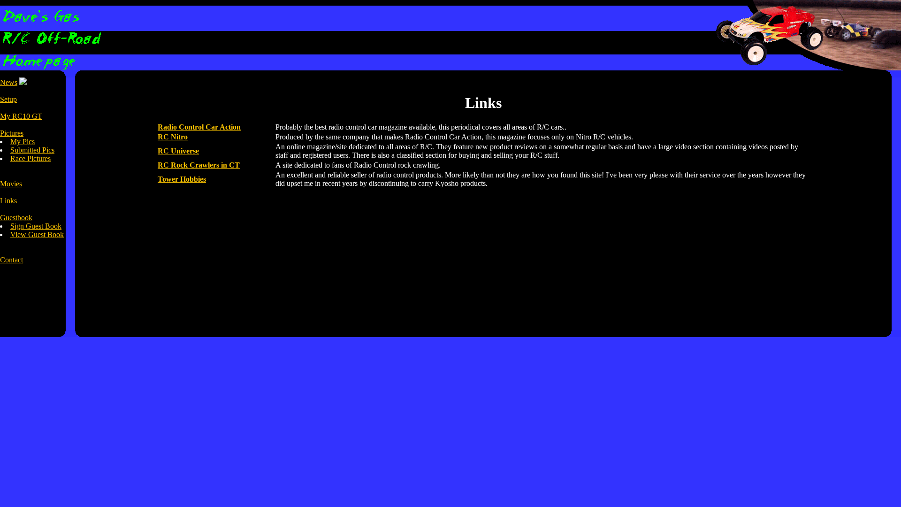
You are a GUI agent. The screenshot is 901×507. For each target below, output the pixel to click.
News (8, 82)
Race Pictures (30, 158)
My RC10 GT (21, 116)
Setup (8, 99)
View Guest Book (37, 234)
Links (8, 201)
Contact (11, 260)
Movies (11, 184)
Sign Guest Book (35, 226)
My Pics (22, 142)
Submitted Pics (32, 150)
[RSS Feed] (23, 82)
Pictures (11, 133)
